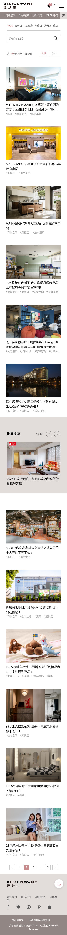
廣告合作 (26, 897)
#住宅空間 (11, 735)
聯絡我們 (40, 897)
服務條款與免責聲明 (39, 920)
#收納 (49, 676)
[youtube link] (49, 907)
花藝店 (38, 25)
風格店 (18, 25)
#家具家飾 (40, 351)
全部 (10, 25)
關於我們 (12, 897)
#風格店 (11, 173)
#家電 (38, 616)
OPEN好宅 (52, 15)
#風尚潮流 (24, 173)
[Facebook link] (8, 907)
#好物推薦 (26, 351)
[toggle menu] (61, 6)
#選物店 (48, 616)
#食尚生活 (26, 616)
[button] (49, 434)
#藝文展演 (21, 113)
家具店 (29, 25)
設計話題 (38, 15)
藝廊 (55, 25)
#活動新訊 (11, 291)
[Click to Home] (18, 6)
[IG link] (29, 907)
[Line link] (18, 907)
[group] (33, 463)
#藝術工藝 (35, 113)
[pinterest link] (39, 907)
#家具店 (25, 291)
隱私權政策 (18, 920)
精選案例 (10, 15)
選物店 (47, 25)
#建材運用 (38, 232)
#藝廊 (9, 113)
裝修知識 (24, 15)
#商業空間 (11, 232)
